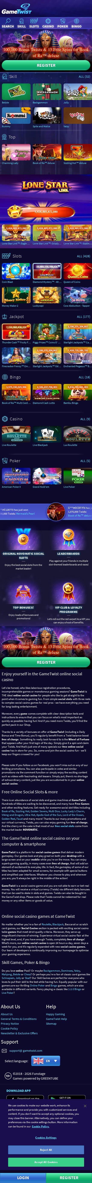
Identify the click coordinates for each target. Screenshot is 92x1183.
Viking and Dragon (12, 814)
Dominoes (67, 970)
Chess (27, 974)
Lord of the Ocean (73, 814)
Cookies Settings (45, 1137)
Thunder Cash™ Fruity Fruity (16, 342)
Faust (19, 818)
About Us (7, 1014)
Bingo (76, 26)
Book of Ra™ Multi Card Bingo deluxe (16, 402)
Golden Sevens (39, 811)
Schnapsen (8, 978)
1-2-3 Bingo (74, 989)
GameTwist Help (56, 1019)
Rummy (6, 126)
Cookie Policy (9, 1028)
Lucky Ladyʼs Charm (72, 811)
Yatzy (77, 970)
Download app (18, 1090)
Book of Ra (8, 811)
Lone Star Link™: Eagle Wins (16, 243)
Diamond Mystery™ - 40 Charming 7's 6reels (47, 281)
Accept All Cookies (45, 1162)
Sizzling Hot (22, 811)
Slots (34, 26)
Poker (62, 26)
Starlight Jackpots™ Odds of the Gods (47, 366)
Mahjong (7, 974)
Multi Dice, (54, 811)
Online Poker (37, 985)
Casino (48, 26)
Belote (5, 102)
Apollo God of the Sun (48, 814)
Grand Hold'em (41, 486)
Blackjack (58, 924)
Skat (27, 978)
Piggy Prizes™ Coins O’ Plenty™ (47, 342)
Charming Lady (10, 163)
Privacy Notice (10, 1023)
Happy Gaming (55, 1014)
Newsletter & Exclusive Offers (19, 1033)
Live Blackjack (40, 445)
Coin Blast (7, 281)
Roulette (46, 924)
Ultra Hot (30, 814)
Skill (21, 26)
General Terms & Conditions (19, 1019)
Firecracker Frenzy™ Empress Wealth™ (16, 366)
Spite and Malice (41, 126)
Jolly (18, 978)
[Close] (85, 1106)
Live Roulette (9, 445)
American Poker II (11, 486)
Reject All (46, 1150)
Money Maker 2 (10, 305)
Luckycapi (38, 305)
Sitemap (51, 1023)
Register (46, 65)
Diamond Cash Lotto (44, 402)
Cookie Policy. (40, 1126)
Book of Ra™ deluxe (44, 163)
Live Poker (7, 992)
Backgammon (40, 102)
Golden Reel (8, 818)
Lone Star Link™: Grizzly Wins (47, 243)
